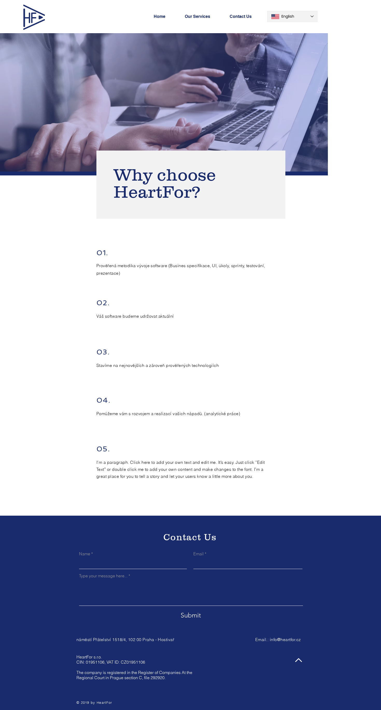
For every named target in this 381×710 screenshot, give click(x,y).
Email (198, 554)
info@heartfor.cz (285, 639)
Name (84, 554)
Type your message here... (103, 576)
